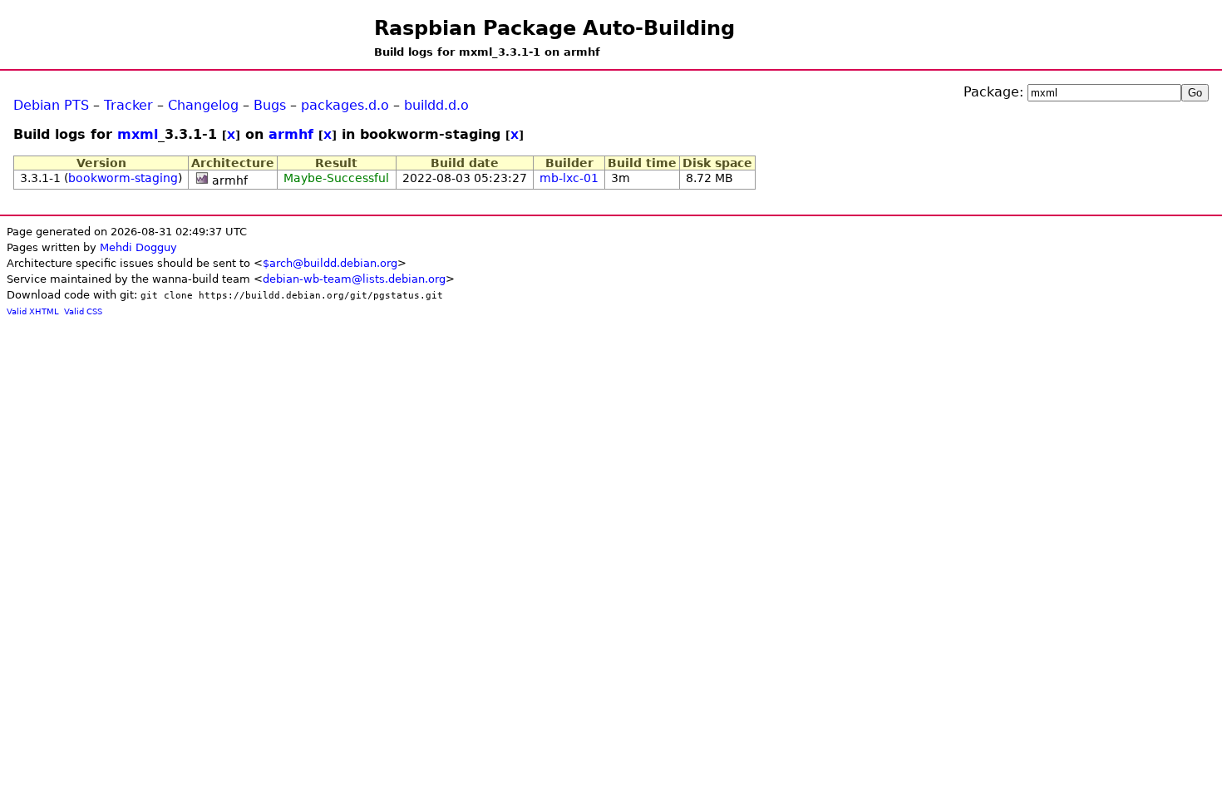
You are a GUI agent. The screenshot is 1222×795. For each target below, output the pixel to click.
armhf (291, 134)
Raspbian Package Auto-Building (554, 28)
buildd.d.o (436, 105)
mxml (137, 134)
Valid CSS (83, 311)
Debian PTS (51, 105)
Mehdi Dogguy (138, 247)
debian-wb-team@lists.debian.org (354, 279)
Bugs (270, 105)
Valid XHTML (33, 311)
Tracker (128, 105)
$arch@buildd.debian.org (330, 263)
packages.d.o (345, 105)
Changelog (203, 105)
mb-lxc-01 (569, 178)
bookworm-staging (123, 178)
